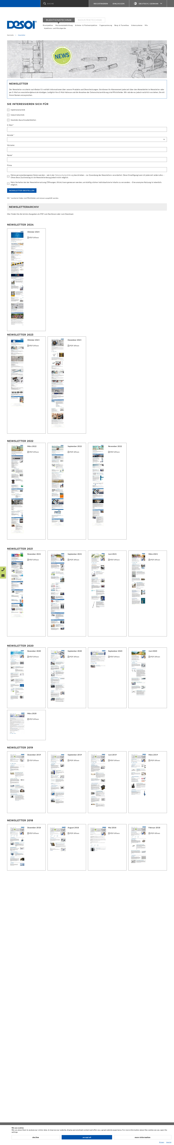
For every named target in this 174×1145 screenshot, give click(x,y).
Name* (10, 155)
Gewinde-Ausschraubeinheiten (23, 120)
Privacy (161, 1142)
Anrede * (10, 135)
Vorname (10, 145)
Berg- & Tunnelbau (121, 25)
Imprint (168, 1142)
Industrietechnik (90, 19)
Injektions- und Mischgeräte (55, 28)
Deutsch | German (148, 3)
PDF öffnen (74, 760)
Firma (9, 165)
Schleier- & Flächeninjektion (86, 25)
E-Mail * (10, 125)
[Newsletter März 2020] (28, 719)
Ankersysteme (136, 25)
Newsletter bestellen (21, 190)
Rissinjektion (48, 25)
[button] (64, 3)
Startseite (10, 35)
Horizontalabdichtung (64, 25)
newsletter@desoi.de (30, 92)
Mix (146, 25)
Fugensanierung (106, 25)
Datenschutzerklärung (64, 175)
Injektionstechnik (59, 19)
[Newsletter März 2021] (28, 237)
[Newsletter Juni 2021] (28, 560)
